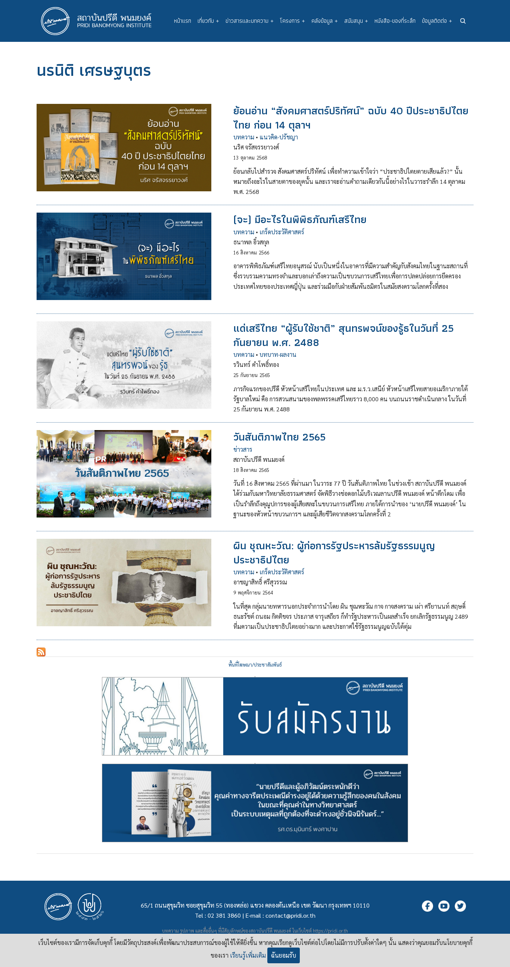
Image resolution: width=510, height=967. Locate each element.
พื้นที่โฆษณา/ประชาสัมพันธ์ (255, 664)
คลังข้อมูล (324, 20)
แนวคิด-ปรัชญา (278, 137)
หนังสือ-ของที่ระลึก (395, 20)
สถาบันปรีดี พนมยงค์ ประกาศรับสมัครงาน (255, 716)
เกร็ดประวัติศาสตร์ (281, 232)
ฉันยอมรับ (283, 955)
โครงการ (292, 20)
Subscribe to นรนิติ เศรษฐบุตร (41, 652)
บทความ (243, 137)
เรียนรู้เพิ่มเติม (248, 955)
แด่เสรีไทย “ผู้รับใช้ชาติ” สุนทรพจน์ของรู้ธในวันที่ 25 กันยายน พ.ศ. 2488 (343, 334)
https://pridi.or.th (330, 930)
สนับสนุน (356, 20)
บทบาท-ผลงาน (277, 354)
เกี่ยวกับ (208, 20)
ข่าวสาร (242, 449)
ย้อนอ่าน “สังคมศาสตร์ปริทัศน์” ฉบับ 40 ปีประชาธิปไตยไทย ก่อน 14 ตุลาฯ (351, 117)
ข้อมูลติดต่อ (437, 20)
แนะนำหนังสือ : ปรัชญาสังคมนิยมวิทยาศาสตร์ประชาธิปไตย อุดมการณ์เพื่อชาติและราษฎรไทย (255, 803)
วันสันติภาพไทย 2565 (279, 436)
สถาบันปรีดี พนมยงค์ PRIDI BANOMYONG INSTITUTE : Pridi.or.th (100, 21)
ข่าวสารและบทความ (250, 20)
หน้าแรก (182, 20)
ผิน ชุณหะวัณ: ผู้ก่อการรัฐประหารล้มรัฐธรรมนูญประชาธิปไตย (334, 552)
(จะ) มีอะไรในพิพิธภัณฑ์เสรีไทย (300, 219)
